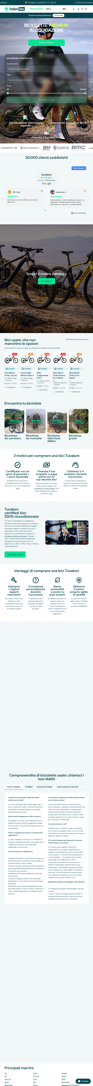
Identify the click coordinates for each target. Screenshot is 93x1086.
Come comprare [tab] (14, 787)
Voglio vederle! (46, 43)
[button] (82, 8)
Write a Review (78, 168)
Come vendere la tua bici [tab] (67, 787)
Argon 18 (8, 1079)
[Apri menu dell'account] (78, 8)
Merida (64, 1073)
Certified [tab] (28, 787)
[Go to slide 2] (46, 210)
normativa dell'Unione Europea (16, 536)
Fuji (6, 1073)
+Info (50, 494)
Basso (7, 1082)
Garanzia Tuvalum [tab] (44, 787)
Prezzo (9, 86)
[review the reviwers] (42, 191)
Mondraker (66, 1082)
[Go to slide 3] (48, 210)
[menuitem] (48, 9)
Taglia (9, 75)
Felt (34, 1082)
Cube (35, 1073)
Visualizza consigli (47, 100)
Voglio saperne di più (15, 554)
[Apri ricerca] (73, 8)
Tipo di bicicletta (12, 64)
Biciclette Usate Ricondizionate (77, 339)
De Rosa (36, 1076)
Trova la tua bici (47, 281)
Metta (64, 1076)
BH (6, 1076)
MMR (63, 1079)
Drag (35, 1079)
